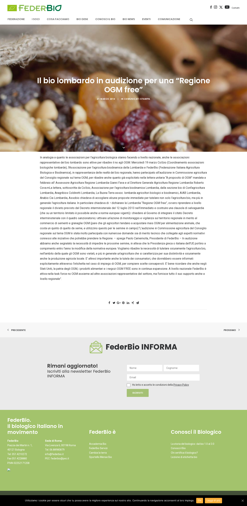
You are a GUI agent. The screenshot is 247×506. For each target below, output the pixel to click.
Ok (199, 500)
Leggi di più (213, 500)
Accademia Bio (97, 443)
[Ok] (242, 500)
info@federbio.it (54, 454)
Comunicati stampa (137, 99)
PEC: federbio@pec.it (57, 458)
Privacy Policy (181, 384)
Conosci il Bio (178, 448)
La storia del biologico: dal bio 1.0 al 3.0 (192, 443)
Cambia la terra (98, 452)
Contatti (236, 8)
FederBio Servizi (98, 448)
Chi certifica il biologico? (184, 452)
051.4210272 (19, 454)
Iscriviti (137, 392)
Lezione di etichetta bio (184, 457)
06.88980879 (57, 449)
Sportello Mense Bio (100, 457)
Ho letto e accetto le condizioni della (152, 384)
